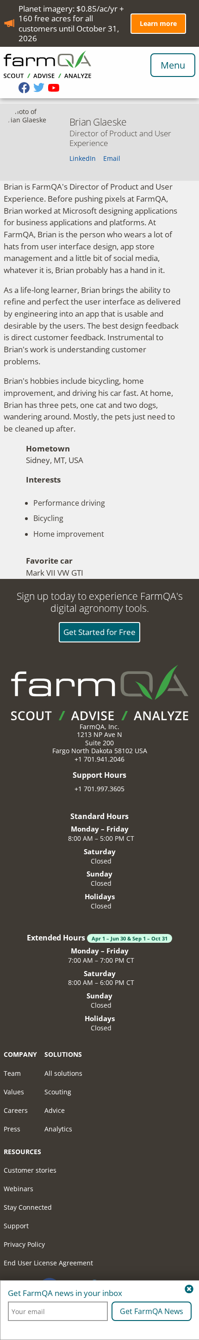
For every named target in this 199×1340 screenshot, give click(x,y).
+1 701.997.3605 (99, 788)
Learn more (158, 23)
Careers (16, 1110)
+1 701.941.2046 (99, 759)
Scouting (57, 1091)
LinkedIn (82, 158)
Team (12, 1073)
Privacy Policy (24, 1244)
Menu (173, 65)
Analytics (58, 1128)
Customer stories (30, 1170)
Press (12, 1128)
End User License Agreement (48, 1262)
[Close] (188, 1289)
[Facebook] (26, 88)
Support (16, 1225)
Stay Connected (28, 1207)
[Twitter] (40, 88)
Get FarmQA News (151, 1311)
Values (14, 1091)
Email (111, 158)
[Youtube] (55, 88)
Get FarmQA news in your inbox (65, 1293)
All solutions (63, 1073)
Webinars (18, 1188)
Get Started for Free (99, 632)
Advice (54, 1110)
